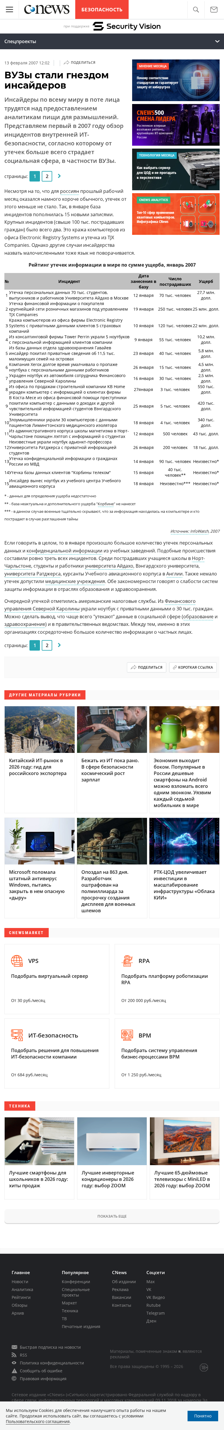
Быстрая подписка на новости (50, 1347)
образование (198, 616)
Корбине (106, 503)
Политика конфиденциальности (52, 1363)
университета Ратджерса (32, 573)
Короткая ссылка (195, 667)
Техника (70, 1310)
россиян (69, 191)
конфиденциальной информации (64, 550)
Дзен (151, 1321)
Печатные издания (81, 1326)
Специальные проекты (76, 1292)
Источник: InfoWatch (189, 531)
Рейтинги (21, 1297)
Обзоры (19, 1305)
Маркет (69, 1303)
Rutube (153, 1305)
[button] (195, 9)
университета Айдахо (109, 566)
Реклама (120, 1289)
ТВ (64, 1318)
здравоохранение (24, 624)
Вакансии (121, 1297)
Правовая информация (43, 1378)
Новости (20, 1281)
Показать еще (112, 1216)
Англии (174, 573)
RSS (23, 1355)
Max (150, 1281)
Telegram (155, 1313)
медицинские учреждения (75, 581)
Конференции (76, 1281)
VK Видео (155, 1297)
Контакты (121, 1305)
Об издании (124, 1281)
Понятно (202, 1416)
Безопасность (102, 9)
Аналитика (22, 1289)
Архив (18, 1313)
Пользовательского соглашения (38, 1421)
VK (148, 1289)
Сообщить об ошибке (41, 1370)
